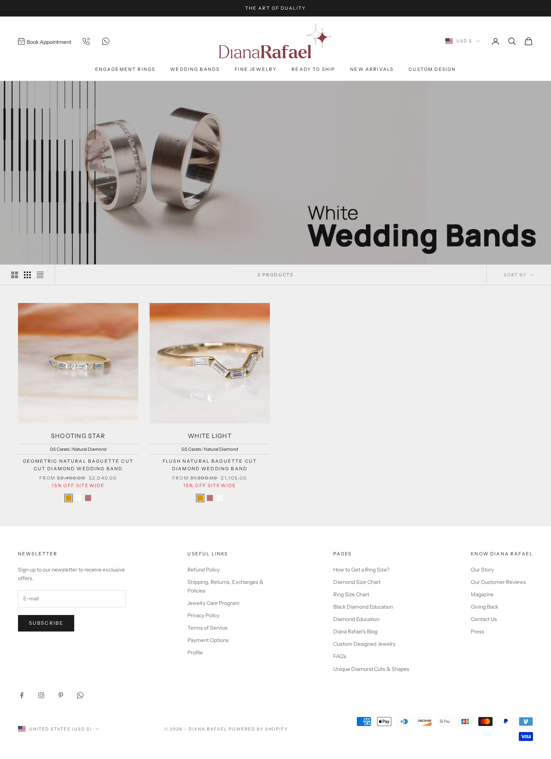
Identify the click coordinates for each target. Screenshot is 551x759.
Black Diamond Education (363, 606)
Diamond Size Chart (356, 582)
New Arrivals (372, 69)
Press (477, 631)
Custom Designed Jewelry (364, 643)
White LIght (210, 436)
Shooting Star (78, 436)
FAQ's (339, 656)
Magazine (482, 594)
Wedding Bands (195, 69)
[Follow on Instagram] (41, 695)
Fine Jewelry (256, 69)
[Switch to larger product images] (14, 275)
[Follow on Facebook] (21, 695)
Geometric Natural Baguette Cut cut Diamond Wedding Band (78, 464)
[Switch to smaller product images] (27, 275)
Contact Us (484, 619)
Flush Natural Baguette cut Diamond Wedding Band (210, 464)
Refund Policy (203, 569)
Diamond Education (356, 619)
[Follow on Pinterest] (60, 695)
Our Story (482, 569)
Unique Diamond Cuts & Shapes (371, 669)
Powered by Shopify (258, 729)
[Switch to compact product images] (40, 275)
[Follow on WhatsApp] (80, 695)
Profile (195, 652)
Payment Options (208, 640)
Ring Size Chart (351, 594)
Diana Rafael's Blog (355, 631)
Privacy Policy (203, 615)
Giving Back (484, 606)
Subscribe (46, 623)
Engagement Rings (125, 69)
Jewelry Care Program (213, 603)
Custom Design (432, 69)
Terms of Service (207, 627)
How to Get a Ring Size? (361, 569)
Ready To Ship (313, 69)
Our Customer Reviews (498, 582)
